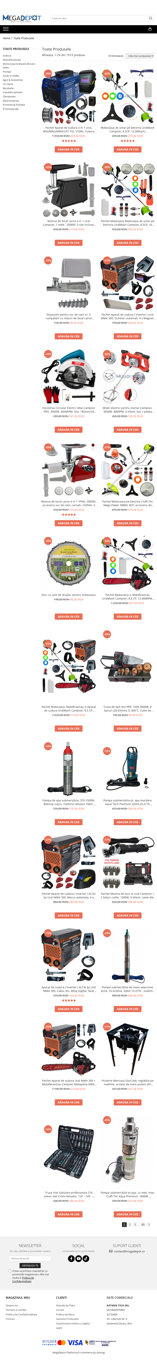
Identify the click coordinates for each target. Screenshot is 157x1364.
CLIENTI (61, 1297)
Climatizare (9, 96)
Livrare (60, 1310)
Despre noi (12, 1305)
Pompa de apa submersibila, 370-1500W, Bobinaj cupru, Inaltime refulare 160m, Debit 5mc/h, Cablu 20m (69, 802)
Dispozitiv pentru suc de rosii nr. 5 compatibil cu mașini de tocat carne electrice (69, 316)
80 (143, 1224)
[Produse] (6, 30)
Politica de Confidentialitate (23, 1279)
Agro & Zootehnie (13, 80)
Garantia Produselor (67, 1319)
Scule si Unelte (11, 75)
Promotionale (11, 109)
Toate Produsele (23, 38)
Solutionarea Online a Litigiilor (73, 1323)
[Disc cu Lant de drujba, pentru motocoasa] (68, 563)
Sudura (7, 55)
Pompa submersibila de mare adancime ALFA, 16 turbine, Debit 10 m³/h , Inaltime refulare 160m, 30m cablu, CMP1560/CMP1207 (127, 989)
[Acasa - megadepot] (22, 18)
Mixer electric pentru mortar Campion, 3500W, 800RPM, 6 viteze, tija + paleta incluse (127, 409)
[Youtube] (78, 1258)
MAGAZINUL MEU (18, 1297)
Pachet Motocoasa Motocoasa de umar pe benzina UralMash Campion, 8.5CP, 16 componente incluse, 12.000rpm (127, 222)
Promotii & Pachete (14, 104)
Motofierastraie (12, 59)
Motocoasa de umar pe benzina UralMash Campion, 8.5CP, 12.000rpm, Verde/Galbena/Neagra (128, 129)
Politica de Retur (65, 1314)
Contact (10, 1319)
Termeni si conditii (16, 1310)
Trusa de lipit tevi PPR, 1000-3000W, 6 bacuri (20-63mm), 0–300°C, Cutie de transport (127, 708)
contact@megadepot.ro (129, 1251)
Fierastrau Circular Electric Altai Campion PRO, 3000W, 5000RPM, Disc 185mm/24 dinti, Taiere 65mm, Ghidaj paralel (68, 409)
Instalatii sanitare (12, 92)
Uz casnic (8, 84)
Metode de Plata (65, 1305)
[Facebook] (71, 1258)
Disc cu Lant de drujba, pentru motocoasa (69, 595)
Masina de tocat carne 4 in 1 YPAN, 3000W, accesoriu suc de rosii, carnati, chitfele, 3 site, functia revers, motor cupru (68, 503)
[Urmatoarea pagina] (148, 1224)
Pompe (7, 71)
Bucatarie (8, 88)
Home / (8, 38)
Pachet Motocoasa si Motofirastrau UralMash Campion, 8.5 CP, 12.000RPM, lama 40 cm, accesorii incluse (127, 596)
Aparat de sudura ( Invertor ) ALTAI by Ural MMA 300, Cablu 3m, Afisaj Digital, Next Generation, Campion (69, 989)
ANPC (59, 1328)
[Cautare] (150, 18)
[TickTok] (86, 1258)
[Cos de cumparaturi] (150, 29)
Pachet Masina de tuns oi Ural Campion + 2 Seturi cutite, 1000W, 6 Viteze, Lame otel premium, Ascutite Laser (127, 895)
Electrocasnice (11, 100)
